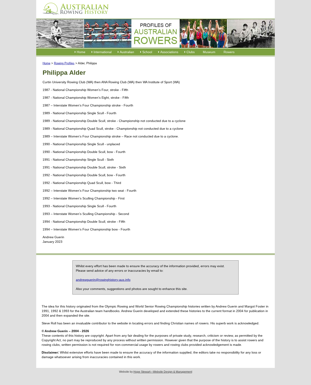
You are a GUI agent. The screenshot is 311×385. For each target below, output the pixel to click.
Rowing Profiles (64, 63)
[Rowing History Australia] (73, 16)
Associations (169, 52)
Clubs (190, 52)
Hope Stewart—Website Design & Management (162, 371)
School (147, 52)
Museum (209, 52)
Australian (127, 52)
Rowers (229, 52)
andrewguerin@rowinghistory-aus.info (103, 280)
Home (81, 52)
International (103, 52)
